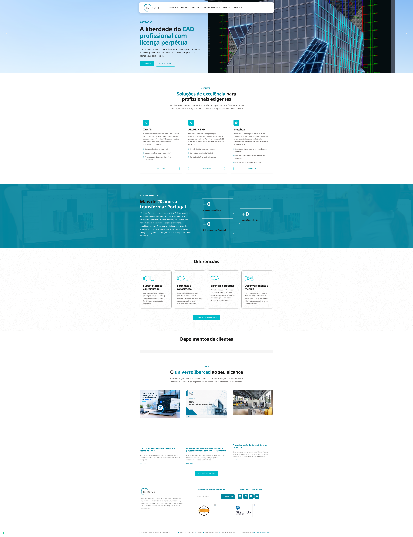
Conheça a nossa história (206, 318)
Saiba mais (147, 63)
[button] (173, 7)
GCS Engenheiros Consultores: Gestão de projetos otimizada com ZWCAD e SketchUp (206, 515)
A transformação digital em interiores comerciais (250, 512)
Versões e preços (165, 64)
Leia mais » (143, 529)
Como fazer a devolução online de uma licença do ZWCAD (157, 515)
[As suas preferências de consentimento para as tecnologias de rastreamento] (4, 533)
